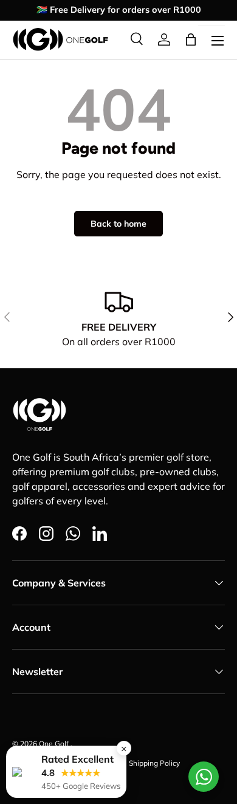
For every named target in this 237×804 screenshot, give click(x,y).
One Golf (54, 743)
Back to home (118, 223)
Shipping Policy (154, 763)
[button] (190, 39)
